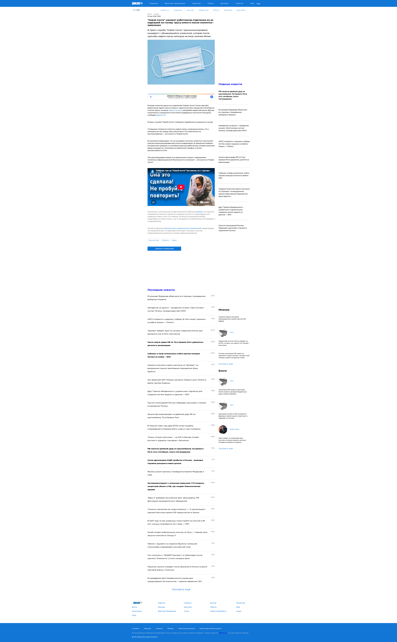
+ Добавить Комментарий (164, 248)
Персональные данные (186, 628)
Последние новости (161, 289)
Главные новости (230, 84)
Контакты (159, 628)
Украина (156, 14)
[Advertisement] (181, 267)
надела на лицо (175, 110)
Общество (165, 240)
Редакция (147, 628)
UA (134, 10)
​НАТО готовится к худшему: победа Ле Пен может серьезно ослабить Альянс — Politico (234, 143)
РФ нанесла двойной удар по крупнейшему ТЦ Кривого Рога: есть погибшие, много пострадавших (233, 95)
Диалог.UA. (161, 115)
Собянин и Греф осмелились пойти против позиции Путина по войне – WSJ (234, 175)
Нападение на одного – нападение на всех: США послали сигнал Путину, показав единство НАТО (234, 128)
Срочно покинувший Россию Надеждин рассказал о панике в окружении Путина (233, 228)
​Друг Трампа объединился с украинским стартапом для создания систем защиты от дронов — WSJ (231, 211)
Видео (174, 240)
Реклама (170, 628)
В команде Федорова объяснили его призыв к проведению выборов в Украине (233, 112)
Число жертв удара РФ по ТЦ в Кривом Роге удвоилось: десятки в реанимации (234, 159)
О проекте (135, 628)
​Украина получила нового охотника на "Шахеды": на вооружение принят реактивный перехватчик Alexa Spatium (173, 368)
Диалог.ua (223, 633)
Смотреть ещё (181, 589)
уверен (199, 212)
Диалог (150, 14)
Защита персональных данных (210, 628)
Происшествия (154, 240)
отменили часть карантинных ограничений (182, 228)
